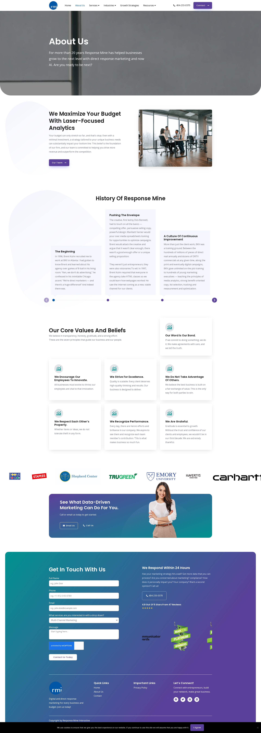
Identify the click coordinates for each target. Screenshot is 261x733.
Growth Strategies (129, 5)
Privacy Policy (140, 687)
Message (53, 627)
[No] (257, 727)
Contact (98, 695)
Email (51, 602)
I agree (197, 727)
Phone (52, 590)
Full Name (54, 578)
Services (93, 5)
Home (68, 5)
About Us (80, 5)
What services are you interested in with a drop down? (76, 615)
